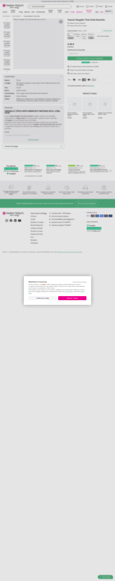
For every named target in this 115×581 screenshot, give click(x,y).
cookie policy (69, 291)
